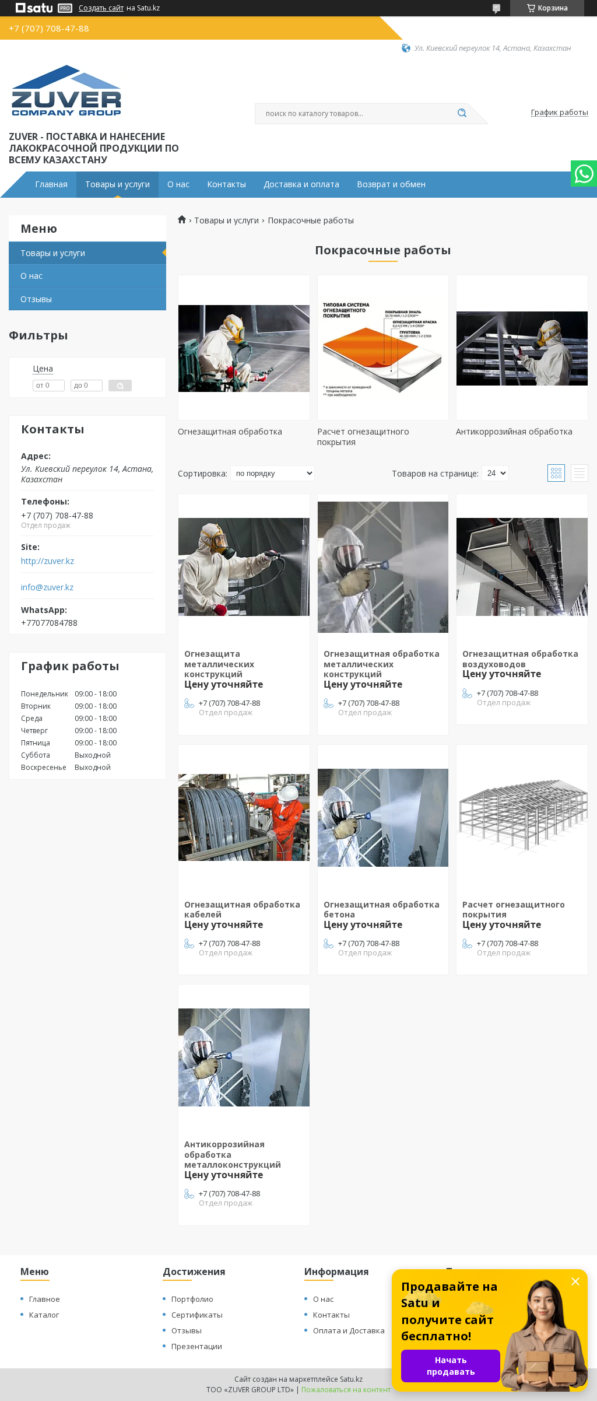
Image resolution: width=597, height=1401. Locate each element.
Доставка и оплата (301, 184)
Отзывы (36, 298)
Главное (44, 1299)
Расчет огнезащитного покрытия (363, 436)
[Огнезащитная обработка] (244, 348)
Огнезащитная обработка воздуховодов (520, 659)
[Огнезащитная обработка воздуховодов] (522, 567)
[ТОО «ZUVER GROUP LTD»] (67, 91)
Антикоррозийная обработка (514, 431)
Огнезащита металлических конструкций (219, 664)
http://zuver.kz (47, 561)
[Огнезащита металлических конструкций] (244, 567)
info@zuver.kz (47, 587)
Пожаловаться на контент (346, 1390)
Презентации (196, 1346)
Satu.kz (351, 1379)
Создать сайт (101, 8)
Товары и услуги (117, 184)
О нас (178, 184)
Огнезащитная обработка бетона (382, 909)
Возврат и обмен (391, 184)
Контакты (226, 184)
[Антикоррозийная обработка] (522, 348)
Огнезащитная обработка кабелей (242, 909)
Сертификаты (197, 1314)
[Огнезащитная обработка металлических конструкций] (383, 567)
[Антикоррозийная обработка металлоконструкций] (244, 1057)
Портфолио (192, 1299)
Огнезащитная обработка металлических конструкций (382, 664)
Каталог (44, 1314)
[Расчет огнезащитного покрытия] (383, 348)
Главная (51, 184)
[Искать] (461, 113)
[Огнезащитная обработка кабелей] (244, 818)
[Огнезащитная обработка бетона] (383, 818)
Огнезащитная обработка (230, 431)
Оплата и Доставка (349, 1330)
